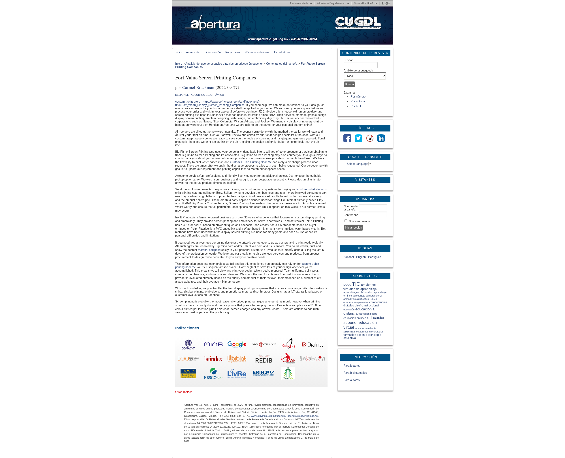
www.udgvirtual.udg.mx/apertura (268, 416)
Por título (356, 106)
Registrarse (232, 52)
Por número (358, 96)
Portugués (374, 257)
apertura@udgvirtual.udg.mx (303, 416)
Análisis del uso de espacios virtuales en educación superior (224, 63)
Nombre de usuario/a (351, 208)
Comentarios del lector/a (281, 63)
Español (348, 257)
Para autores (351, 380)
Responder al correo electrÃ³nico (199, 95)
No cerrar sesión (359, 221)
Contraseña (351, 215)
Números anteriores (257, 52)
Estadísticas (282, 52)
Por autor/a (358, 101)
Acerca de (192, 52)
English (361, 257)
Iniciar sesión (212, 52)
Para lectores (351, 365)
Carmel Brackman (198, 87)
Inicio (178, 52)
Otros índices (183, 392)
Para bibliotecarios (355, 372)
